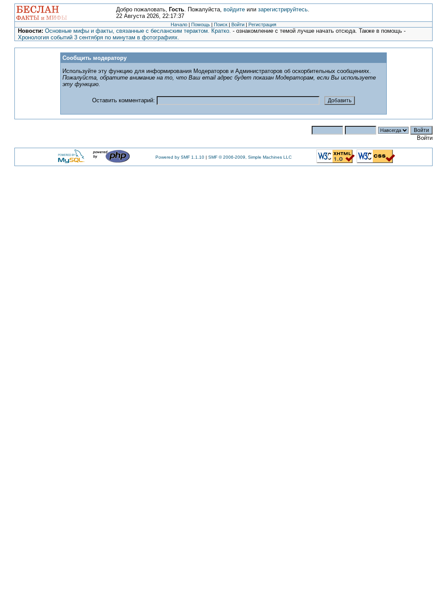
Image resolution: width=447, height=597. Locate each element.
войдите (234, 9)
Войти (237, 24)
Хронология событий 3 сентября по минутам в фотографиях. (98, 37)
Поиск (220, 24)
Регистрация (262, 24)
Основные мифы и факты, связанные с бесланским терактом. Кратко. (138, 31)
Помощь (200, 24)
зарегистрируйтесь (283, 9)
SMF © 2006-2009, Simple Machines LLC (250, 157)
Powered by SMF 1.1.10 (179, 157)
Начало (179, 24)
